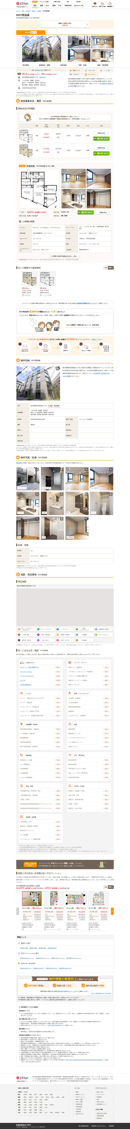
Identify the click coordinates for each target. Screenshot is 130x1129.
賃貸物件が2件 (39, 70)
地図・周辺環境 (102, 65)
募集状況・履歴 (44, 65)
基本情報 (26, 65)
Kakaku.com (25, 1126)
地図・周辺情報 (54, 406)
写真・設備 (82, 65)
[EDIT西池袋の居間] (102, 42)
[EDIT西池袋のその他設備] (77, 528)
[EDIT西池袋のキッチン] (102, 55)
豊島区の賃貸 (24, 948)
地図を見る (42, 77)
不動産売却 (68, 5)
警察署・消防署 (26, 640)
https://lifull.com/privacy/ (55, 1025)
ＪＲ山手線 (25, 80)
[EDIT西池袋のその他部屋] (79, 55)
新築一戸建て (79, 1099)
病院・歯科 (26, 634)
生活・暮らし (46, 640)
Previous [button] (17, 911)
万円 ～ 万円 (39, 74)
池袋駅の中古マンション (42, 958)
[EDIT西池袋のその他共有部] (52, 478)
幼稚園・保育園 (65, 634)
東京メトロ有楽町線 (28, 82)
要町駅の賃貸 (42, 948)
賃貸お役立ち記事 (102, 1113)
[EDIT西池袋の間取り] (39, 188)
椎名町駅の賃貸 (52, 948)
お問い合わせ (100, 1101)
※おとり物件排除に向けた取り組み (101, 993)
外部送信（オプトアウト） (98, 1126)
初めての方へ (100, 1092)
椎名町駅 (36, 85)
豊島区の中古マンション (27, 958)
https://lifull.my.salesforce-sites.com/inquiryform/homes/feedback (84, 1060)
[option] (29, 284)
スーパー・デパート (45, 629)
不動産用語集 (100, 1116)
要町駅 (37, 82)
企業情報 (111, 1126)
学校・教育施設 (45, 634)
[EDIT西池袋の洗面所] (52, 503)
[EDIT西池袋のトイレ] (101, 503)
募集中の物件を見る (65, 24)
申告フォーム (28, 95)
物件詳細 (64, 65)
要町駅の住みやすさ (51, 968)
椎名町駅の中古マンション (73, 958)
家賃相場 (99, 1118)
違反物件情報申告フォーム (86, 303)
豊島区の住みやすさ (26, 968)
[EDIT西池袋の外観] (41, 49)
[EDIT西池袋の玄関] (52, 528)
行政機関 (84, 634)
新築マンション (80, 1094)
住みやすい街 (78, 5)
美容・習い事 (65, 640)
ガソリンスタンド (104, 634)
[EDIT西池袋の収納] (99, 198)
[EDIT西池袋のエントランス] (79, 42)
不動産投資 (79, 1106)
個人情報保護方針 (84, 1126)
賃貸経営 (78, 1111)
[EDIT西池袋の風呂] (77, 503)
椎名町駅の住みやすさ (65, 968)
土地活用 (78, 1109)
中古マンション (80, 1097)
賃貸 (35, 5)
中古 (47, 5)
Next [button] (112, 911)
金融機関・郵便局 (104, 629)
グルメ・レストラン (26, 629)
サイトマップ (100, 1094)
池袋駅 (32, 80)
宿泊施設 (84, 640)
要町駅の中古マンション (58, 958)
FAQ (98, 1099)
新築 (41, 5)
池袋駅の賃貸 (33, 948)
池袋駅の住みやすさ (39, 968)
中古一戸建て (79, 1101)
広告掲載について (102, 1104)
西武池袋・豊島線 (27, 85)
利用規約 (99, 1097)
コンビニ (65, 629)
